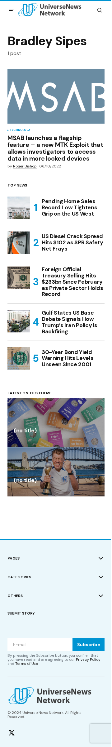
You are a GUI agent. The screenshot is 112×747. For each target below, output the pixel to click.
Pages (13, 558)
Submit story (21, 613)
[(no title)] (56, 422)
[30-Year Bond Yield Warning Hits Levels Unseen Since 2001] (18, 358)
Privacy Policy (88, 659)
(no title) (25, 431)
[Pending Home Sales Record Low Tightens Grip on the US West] (18, 208)
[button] (11, 10)
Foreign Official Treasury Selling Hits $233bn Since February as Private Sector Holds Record (72, 281)
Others (15, 596)
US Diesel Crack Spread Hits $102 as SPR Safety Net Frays (72, 242)
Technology (20, 130)
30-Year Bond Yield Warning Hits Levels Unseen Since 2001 (67, 358)
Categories (19, 577)
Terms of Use (26, 663)
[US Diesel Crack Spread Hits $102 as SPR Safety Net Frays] (18, 243)
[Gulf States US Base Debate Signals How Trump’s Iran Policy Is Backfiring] (18, 321)
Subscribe (88, 644)
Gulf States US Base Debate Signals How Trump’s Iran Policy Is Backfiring (69, 322)
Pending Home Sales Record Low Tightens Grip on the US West (69, 207)
